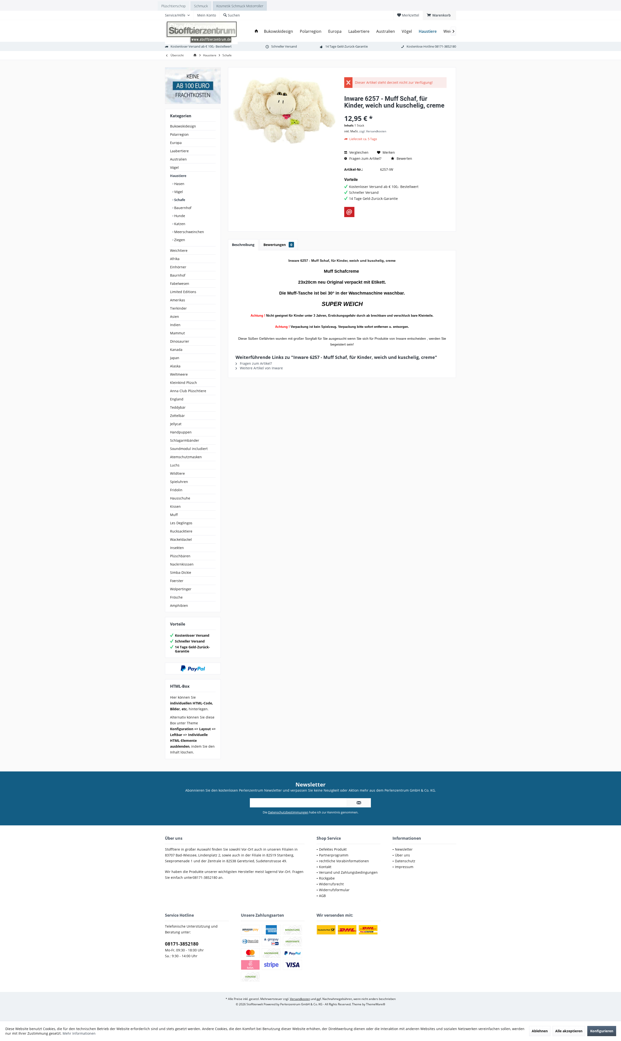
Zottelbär (177, 415)
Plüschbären (180, 556)
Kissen (175, 506)
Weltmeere (179, 374)
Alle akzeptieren (568, 1031)
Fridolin (176, 490)
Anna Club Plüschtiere (188, 391)
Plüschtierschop (173, 6)
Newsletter (404, 849)
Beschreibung (243, 244)
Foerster (176, 580)
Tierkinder (178, 308)
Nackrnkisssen (182, 564)
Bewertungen (277, 244)
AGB (322, 895)
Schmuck (201, 6)
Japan (174, 357)
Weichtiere (179, 250)
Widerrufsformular (334, 890)
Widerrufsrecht (331, 884)
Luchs (175, 465)
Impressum (404, 866)
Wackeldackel (181, 539)
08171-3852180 (181, 944)
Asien (174, 316)
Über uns (402, 855)
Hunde (179, 215)
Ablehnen (540, 1031)
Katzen (179, 223)
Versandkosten (300, 999)
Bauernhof (182, 207)
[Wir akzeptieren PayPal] (193, 668)
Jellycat (175, 424)
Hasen (178, 183)
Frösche (176, 597)
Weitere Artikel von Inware (261, 368)
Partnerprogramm (333, 855)
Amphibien (179, 605)
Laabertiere (179, 151)
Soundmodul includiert (189, 448)
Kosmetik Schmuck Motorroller (239, 6)
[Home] (256, 31)
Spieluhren (179, 481)
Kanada (176, 349)
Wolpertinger (180, 589)
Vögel (174, 167)
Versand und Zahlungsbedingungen (348, 872)
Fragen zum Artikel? (364, 158)
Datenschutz (405, 861)
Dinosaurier (179, 341)
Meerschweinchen (188, 231)
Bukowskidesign (183, 126)
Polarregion (179, 134)
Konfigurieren (601, 1031)
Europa (176, 142)
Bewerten (404, 158)
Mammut (177, 333)
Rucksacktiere (181, 531)
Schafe (179, 199)
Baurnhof (177, 275)
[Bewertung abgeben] (395, 112)
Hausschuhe (180, 498)
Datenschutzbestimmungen (288, 812)
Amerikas (177, 300)
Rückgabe (327, 878)
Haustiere (178, 175)
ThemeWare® (375, 1004)
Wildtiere (177, 473)
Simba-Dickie (180, 572)
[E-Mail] (349, 212)
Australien (178, 159)
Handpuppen (181, 432)
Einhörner (178, 267)
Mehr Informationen (79, 1033)
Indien (175, 324)
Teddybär (178, 407)
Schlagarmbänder (184, 440)
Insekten (177, 547)
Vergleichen (358, 152)
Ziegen (179, 239)
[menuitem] (439, 15)
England (176, 399)
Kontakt (325, 866)
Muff (174, 514)
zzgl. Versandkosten (372, 131)
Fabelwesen (179, 283)
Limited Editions (183, 291)
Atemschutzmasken (186, 457)
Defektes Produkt (333, 849)
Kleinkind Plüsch (183, 382)
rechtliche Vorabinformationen (344, 861)
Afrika (175, 258)
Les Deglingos (181, 523)
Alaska (175, 366)
